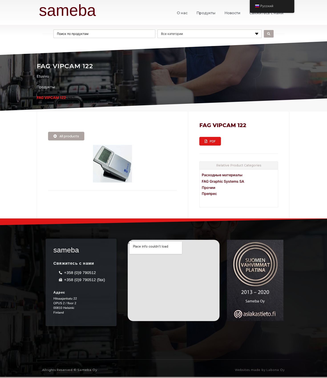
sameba (67, 10)
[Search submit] (269, 34)
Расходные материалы (222, 175)
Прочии (208, 187)
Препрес (209, 193)
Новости (232, 13)
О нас (182, 13)
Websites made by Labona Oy (260, 370)
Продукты (206, 13)
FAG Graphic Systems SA (223, 181)
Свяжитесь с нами (266, 13)
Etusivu (43, 76)
